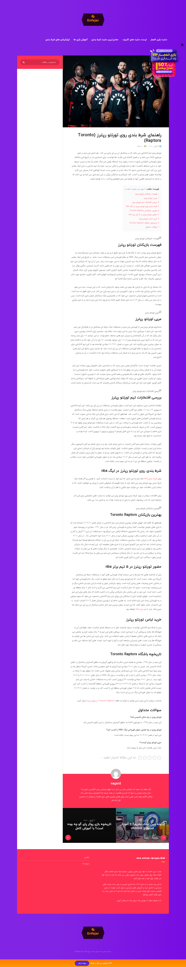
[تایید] (24, 62)
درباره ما (85, 863)
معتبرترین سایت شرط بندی (104, 39)
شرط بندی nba (150, 478)
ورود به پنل (82, 963)
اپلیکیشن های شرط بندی (58, 39)
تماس (86, 857)
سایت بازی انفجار (158, 39)
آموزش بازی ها (81, 39)
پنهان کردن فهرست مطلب (135, 189)
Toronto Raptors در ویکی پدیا (101, 700)
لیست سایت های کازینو (135, 39)
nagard (116, 783)
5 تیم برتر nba (142, 609)
